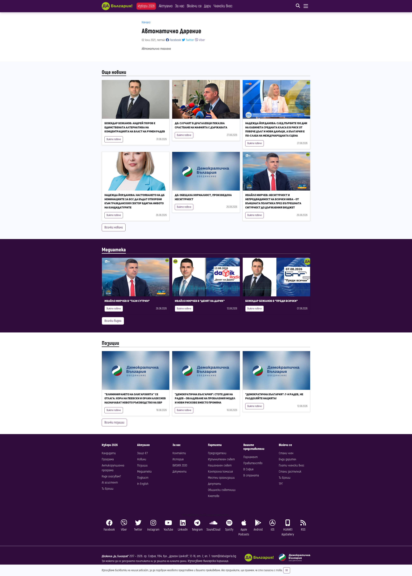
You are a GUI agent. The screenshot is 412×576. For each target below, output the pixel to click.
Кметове (213, 496)
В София (248, 469)
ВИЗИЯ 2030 (180, 465)
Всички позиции (114, 422)
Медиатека (114, 250)
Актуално (166, 6)
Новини (141, 459)
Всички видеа (112, 321)
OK (286, 570)
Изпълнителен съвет (221, 459)
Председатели (217, 453)
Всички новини (113, 227)
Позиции (110, 343)
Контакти (179, 453)
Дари (207, 6)
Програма (108, 459)
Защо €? (142, 453)
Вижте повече (114, 139)
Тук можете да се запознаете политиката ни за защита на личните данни (144, 561)
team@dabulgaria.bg (223, 556)
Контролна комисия (220, 472)
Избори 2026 (146, 6)
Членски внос (223, 6)
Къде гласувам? (111, 476)
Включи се (194, 6)
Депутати (214, 484)
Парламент (250, 457)
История (178, 459)
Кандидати (109, 453)
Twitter (189, 40)
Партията (215, 445)
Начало (146, 22)
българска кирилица (215, 561)
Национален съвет (220, 465)
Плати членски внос (291, 465)
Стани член (286, 453)
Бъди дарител (287, 459)
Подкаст (142, 478)
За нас (179, 6)
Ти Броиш (107, 489)
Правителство (252, 463)
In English (142, 484)
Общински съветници (221, 490)
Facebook (175, 40)
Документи (180, 472)
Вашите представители (253, 447)
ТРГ (281, 484)
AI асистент (110, 482)
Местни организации (221, 478)
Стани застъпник (290, 472)
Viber (201, 40)
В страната (251, 475)
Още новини (114, 72)
